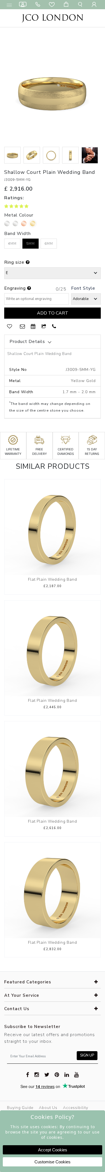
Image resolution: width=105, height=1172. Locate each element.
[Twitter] (47, 1074)
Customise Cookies (52, 1161)
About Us (48, 1107)
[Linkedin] (66, 1074)
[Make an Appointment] (23, 4)
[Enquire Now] (22, 326)
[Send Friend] (44, 326)
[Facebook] (27, 1074)
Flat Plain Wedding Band (52, 579)
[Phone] (38, 4)
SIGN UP (87, 1055)
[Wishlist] (52, 4)
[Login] (95, 4)
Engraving (15, 288)
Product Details (27, 341)
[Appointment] (33, 326)
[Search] (81, 4)
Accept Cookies (52, 1149)
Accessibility (75, 1107)
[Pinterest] (57, 1074)
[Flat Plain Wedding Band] (52, 527)
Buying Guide (20, 1107)
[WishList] (9, 326)
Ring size (15, 262)
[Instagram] (36, 1074)
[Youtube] (76, 1074)
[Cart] (67, 4)
